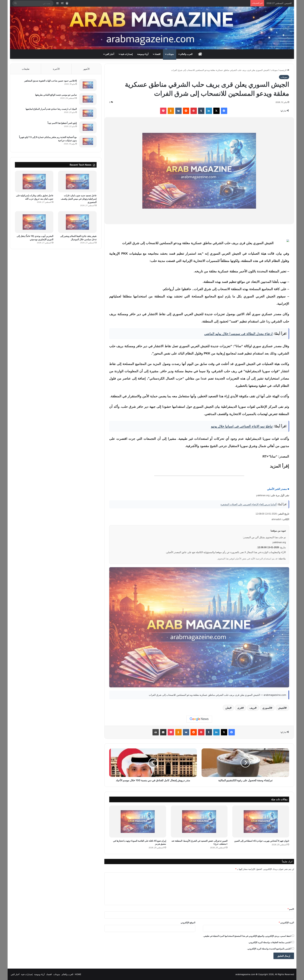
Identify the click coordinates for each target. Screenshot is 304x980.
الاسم (291, 909)
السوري (266, 707)
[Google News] (199, 719)
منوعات (170, 54)
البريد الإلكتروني (286, 922)
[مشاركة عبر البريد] (163, 732)
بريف (252, 707)
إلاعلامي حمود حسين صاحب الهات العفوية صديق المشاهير (50, 80)
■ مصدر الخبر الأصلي (278, 489)
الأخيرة (56, 68)
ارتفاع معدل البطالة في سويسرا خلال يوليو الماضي (238, 333)
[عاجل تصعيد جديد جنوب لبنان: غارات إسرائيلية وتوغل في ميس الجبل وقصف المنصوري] (77, 181)
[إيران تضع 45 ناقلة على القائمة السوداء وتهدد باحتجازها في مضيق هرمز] (137, 821)
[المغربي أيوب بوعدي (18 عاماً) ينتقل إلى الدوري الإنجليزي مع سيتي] (34, 222)
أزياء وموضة (143, 54)
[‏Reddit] (186, 111)
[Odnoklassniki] (171, 111)
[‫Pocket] (163, 111)
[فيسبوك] (224, 111)
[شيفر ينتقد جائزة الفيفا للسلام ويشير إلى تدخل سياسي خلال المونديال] (77, 222)
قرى (239, 707)
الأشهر (86, 68)
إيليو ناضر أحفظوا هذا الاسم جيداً (62, 123)
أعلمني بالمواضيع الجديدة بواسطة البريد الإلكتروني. (269, 948)
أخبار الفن (109, 54)
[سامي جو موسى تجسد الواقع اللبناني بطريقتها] (88, 99)
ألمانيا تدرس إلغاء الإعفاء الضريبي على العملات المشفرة (249, 504)
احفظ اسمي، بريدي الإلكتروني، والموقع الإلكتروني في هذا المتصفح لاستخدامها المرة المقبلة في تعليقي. (247, 936)
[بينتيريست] (193, 111)
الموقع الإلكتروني (188, 922)
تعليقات (25, 68)
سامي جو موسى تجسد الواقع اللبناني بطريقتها (56, 94)
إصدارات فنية (126, 54)
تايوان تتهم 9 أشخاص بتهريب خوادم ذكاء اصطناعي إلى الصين (261, 840)
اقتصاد (158, 54)
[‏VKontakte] (178, 111)
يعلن (227, 707)
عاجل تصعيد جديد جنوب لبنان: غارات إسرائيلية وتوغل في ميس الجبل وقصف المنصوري (79, 198)
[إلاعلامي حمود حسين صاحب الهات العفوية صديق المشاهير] (88, 85)
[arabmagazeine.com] (152, 28)
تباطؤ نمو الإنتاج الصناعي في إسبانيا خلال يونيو (242, 426)
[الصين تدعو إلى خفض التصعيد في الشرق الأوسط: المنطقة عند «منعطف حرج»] (199, 821)
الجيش (281, 707)
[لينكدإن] (209, 111)
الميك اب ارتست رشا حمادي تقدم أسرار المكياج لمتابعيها (51, 108)
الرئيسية (283, 70)
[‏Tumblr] (201, 111)
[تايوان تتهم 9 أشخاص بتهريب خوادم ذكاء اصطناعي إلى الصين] (260, 821)
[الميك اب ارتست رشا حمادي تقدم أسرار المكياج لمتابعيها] (88, 113)
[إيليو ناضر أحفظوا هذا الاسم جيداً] (88, 127)
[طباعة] (155, 732)
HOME (78, 974)
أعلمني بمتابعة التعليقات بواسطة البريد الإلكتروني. (269, 942)
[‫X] (216, 111)
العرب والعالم (186, 54)
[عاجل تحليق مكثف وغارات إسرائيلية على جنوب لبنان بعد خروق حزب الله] (34, 181)
